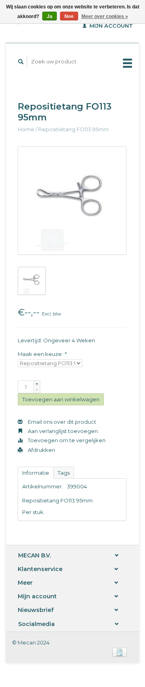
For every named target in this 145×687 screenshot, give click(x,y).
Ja (49, 16)
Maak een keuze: (42, 354)
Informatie (35, 473)
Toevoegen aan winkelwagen (60, 399)
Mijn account (110, 25)
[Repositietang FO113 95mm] (72, 200)
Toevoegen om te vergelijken (66, 440)
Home (26, 129)
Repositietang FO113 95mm (73, 129)
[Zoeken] (21, 61)
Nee (69, 16)
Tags (64, 473)
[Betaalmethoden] (119, 651)
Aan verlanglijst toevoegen (62, 431)
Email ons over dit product (61, 422)
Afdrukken (41, 450)
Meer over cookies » (104, 16)
